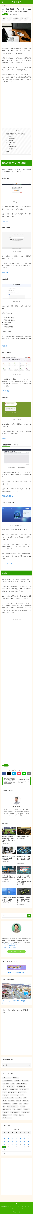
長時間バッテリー (7, 1118)
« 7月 (3, 1153)
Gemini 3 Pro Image (21, 1083)
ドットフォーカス (13, 149)
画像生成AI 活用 (26, 1112)
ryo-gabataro (16, 806)
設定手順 (21, 1115)
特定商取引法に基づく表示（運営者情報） (11, 1206)
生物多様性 (26, 1109)
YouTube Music (14, 1089)
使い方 (4, 1100)
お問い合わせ (24, 1208)
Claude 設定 (25, 1080)
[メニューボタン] (31, 2)
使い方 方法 (11, 1100)
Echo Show (6, 1083)
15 (24, 1141)
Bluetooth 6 (17, 1080)
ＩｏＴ (5, 14)
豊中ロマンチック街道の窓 (11, 947)
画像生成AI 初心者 (14, 1112)
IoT (3, 1086)
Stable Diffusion (10, 1086)
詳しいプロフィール (16, 951)
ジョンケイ (5, 1095)
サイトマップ (9, 1208)
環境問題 (19, 1109)
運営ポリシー (16, 1208)
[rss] (16, 1204)
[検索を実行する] (29, 916)
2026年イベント (7, 1078)
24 (4, 1147)
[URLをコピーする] (29, 773)
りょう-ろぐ (16, 2)
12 (12, 1141)
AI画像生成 (16, 1078)
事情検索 (11, 140)
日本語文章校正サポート (15, 146)
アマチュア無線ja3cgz (9, 945)
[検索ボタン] (2, 2)
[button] (4, 773)
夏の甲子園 (25, 1100)
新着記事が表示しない (12, 1106)
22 (24, 1144)
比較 (14, 1109)
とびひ (4, 1092)
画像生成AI (5, 1112)
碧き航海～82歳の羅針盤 (10, 944)
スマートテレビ (14, 1095)
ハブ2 (21, 1095)
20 (16, 1144)
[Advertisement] (16, 106)
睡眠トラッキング (7, 1115)
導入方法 (26, 1103)
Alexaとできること (7, 1080)
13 (16, 1141)
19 (12, 1144)
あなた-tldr (11, 136)
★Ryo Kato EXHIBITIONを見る (16, 972)
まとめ (7, 151)
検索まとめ (12, 138)
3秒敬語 (11, 144)
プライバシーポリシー (27, 1206)
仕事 (25, 1098)
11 (8, 1141)
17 (4, 1144)
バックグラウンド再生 (8, 1098)
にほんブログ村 (12, 1092)
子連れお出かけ (7, 1103)
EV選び (12, 1083)
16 (28, 1141)
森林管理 (22, 1106)
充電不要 (18, 1100)
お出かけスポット (24, 1089)
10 (4, 1141)
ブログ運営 (19, 1098)
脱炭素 (15, 1115)
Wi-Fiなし (5, 1089)
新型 (4, 1106)
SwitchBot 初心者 (21, 1086)
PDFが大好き (12, 142)
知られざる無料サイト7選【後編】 (16, 134)
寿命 (20, 1103)
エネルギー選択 (22, 1092)
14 (20, 1141)
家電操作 (15, 1103)
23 (28, 1144)
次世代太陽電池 (7, 1109)
